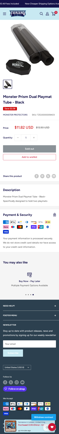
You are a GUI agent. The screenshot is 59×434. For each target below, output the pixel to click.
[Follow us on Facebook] (5, 382)
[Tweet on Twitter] (48, 176)
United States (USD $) (14, 367)
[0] (53, 14)
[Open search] (41, 13)
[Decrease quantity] (18, 137)
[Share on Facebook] (36, 176)
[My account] (47, 13)
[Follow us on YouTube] (22, 382)
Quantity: (8, 137)
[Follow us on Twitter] (11, 382)
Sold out (29, 148)
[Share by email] (54, 176)
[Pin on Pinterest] (42, 176)
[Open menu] (4, 14)
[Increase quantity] (34, 137)
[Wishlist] (52, 427)
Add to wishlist (29, 157)
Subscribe (13, 353)
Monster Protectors (15, 115)
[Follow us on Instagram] (17, 382)
